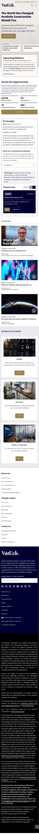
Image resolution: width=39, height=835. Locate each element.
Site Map (4, 610)
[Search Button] (32, 5)
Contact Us (5, 592)
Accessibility (6, 599)
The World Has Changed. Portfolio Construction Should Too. (17, 16)
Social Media (6, 606)
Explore (19, 373)
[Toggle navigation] (36, 5)
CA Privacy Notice (8, 625)
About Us (19, 112)
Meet (19, 458)
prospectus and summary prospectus (13, 755)
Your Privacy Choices (13, 617)
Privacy (4, 614)
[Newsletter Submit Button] (36, 580)
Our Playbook (9, 36)
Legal (3, 603)
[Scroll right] (34, 187)
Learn (19, 416)
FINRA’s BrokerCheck (17, 711)
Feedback (5, 595)
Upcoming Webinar (13, 57)
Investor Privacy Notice (11, 621)
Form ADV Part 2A (28, 705)
